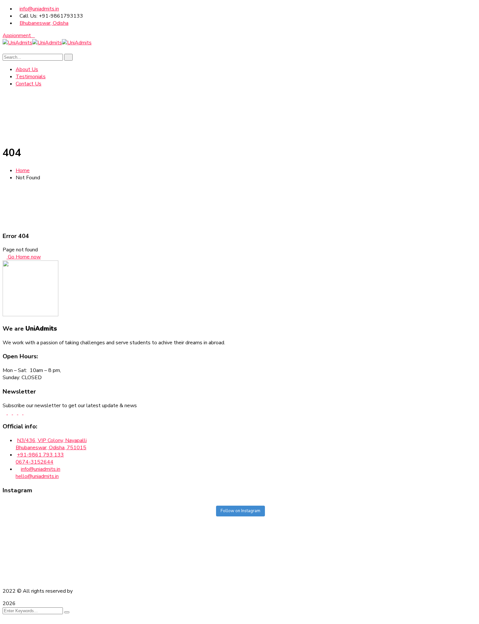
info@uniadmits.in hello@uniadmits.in (38, 473)
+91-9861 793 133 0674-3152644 (40, 458)
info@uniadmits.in (39, 8)
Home (23, 170)
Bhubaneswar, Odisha (44, 23)
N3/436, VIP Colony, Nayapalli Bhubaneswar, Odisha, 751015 (51, 444)
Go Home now (24, 256)
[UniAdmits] (17, 42)
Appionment (17, 35)
